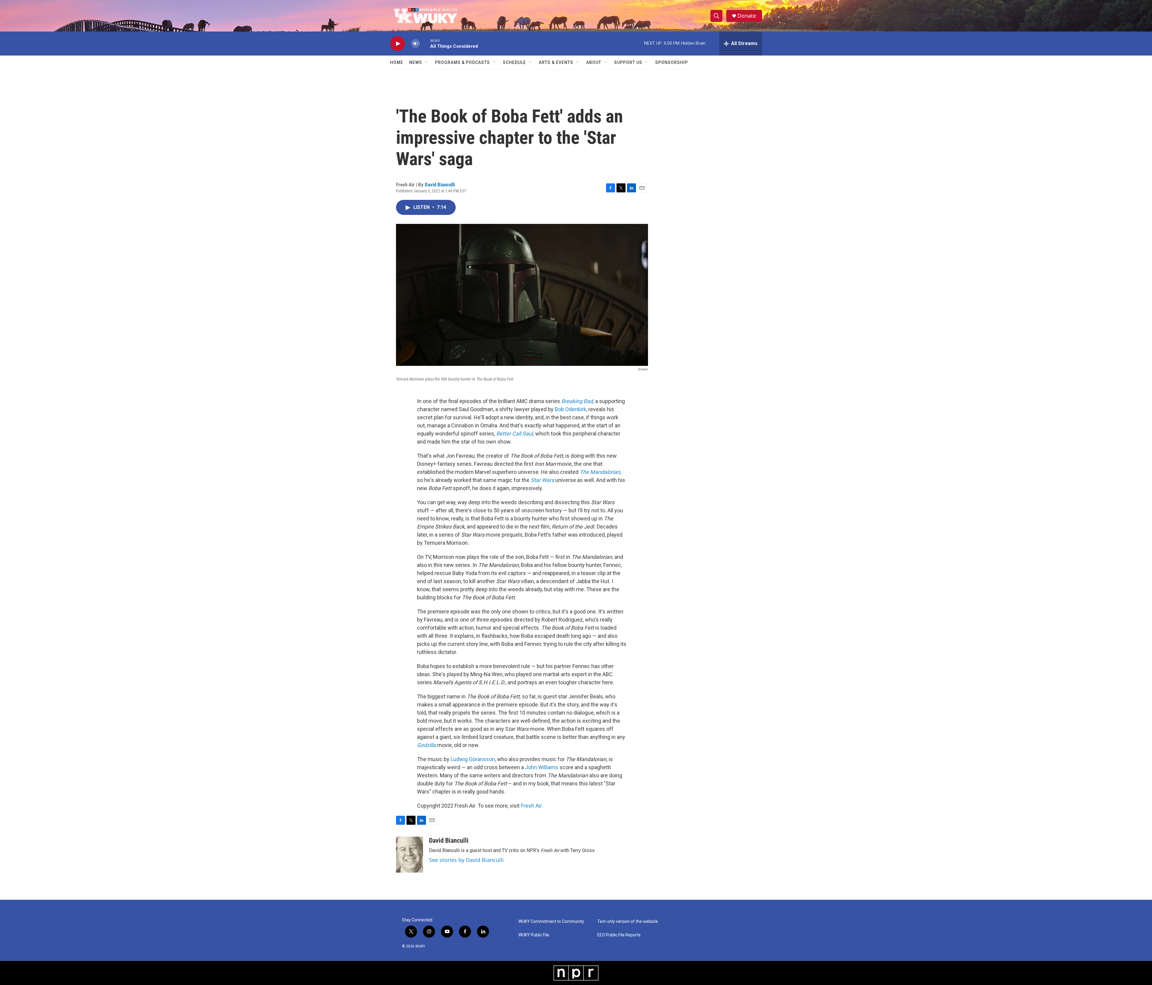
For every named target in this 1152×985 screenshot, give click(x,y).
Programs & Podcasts (462, 62)
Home (396, 62)
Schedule (514, 62)
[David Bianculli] (409, 855)
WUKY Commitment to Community (551, 921)
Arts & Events (556, 62)
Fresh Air (531, 806)
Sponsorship (671, 62)
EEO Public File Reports (618, 935)
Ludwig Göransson (473, 759)
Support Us (628, 62)
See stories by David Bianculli (466, 859)
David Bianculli (440, 185)
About (593, 62)
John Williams (541, 767)
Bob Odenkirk (570, 409)
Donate (746, 16)
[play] (397, 43)
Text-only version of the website (627, 921)
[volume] (415, 43)
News (415, 62)
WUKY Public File (533, 935)
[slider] (425, 43)
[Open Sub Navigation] (426, 62)
